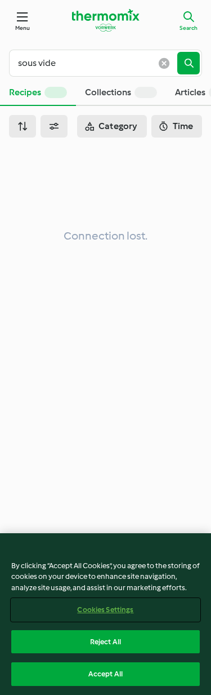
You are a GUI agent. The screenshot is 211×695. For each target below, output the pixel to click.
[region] (105, 614)
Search (188, 28)
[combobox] (97, 63)
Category (118, 126)
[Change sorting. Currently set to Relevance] (22, 126)
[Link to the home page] (106, 20)
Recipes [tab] (25, 92)
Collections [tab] (108, 92)
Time (183, 126)
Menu (22, 28)
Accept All (105, 674)
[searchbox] (97, 63)
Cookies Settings (105, 609)
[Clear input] (163, 63)
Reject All (105, 642)
